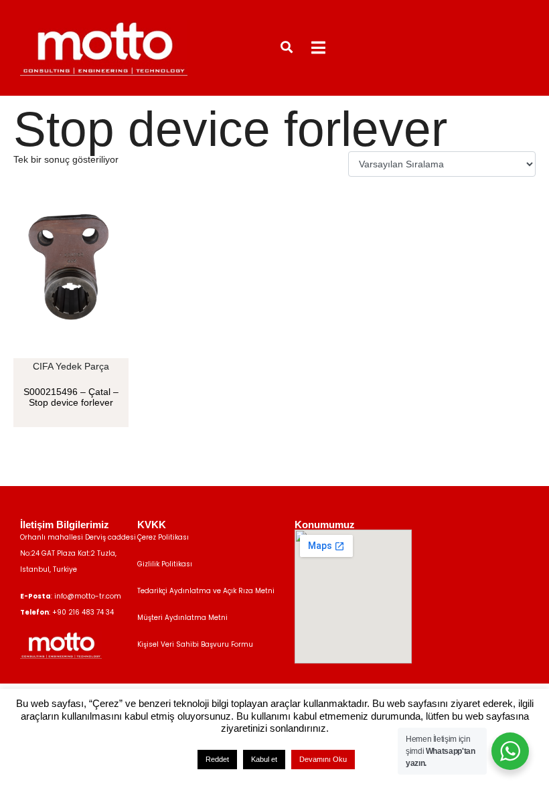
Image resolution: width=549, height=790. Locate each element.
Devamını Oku (323, 759)
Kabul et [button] (264, 759)
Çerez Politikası (163, 537)
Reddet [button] (217, 759)
